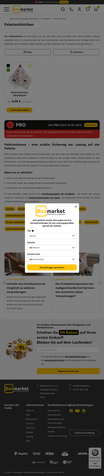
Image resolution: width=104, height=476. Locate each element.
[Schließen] (76, 207)
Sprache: (31, 242)
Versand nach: (33, 254)
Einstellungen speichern (52, 267)
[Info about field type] (33, 230)
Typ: (29, 230)
